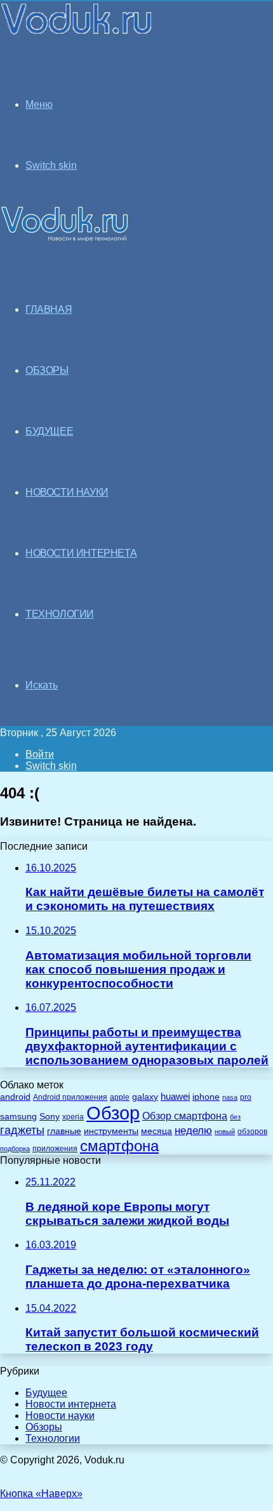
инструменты (111, 1131)
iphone (206, 1097)
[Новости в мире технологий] (77, 33)
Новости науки (60, 1415)
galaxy (145, 1097)
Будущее (46, 1392)
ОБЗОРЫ (47, 370)
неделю (193, 1130)
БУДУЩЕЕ (49, 431)
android (15, 1097)
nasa (229, 1097)
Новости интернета (80, 553)
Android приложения (70, 1097)
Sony (49, 1116)
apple (120, 1097)
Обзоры (43, 1427)
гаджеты (22, 1130)
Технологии (52, 1438)
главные (64, 1131)
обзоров (252, 1131)
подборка (15, 1148)
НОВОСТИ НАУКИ (67, 492)
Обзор (113, 1112)
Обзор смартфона (184, 1116)
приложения (54, 1148)
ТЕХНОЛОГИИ (59, 614)
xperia (73, 1116)
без (235, 1117)
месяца (156, 1131)
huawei (175, 1097)
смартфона (119, 1145)
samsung (18, 1116)
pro (245, 1097)
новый (225, 1131)
